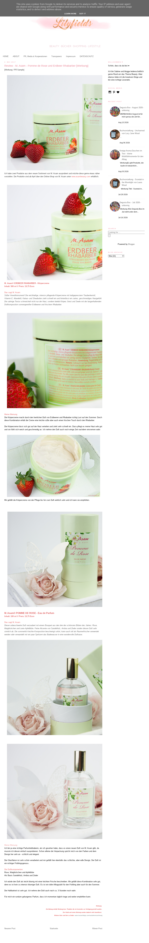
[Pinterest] (114, 93)
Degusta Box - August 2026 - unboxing (132, 109)
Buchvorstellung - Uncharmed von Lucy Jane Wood (132, 132)
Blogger (131, 244)
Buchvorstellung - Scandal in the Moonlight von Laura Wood (132, 182)
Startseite (54, 928)
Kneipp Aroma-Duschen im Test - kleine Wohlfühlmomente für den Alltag (131, 155)
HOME (6, 56)
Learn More (70, 14)
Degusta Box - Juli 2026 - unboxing (130, 203)
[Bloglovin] (118, 93)
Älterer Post (97, 928)
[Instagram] (110, 93)
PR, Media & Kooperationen (35, 56)
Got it (82, 14)
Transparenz (56, 56)
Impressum (71, 56)
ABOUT (16, 56)
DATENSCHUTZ (87, 56)
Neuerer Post (9, 928)
